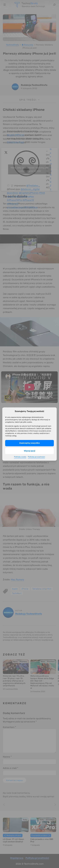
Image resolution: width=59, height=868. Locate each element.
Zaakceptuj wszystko (29, 443)
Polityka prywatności (36, 457)
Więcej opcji (29, 451)
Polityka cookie (20, 457)
